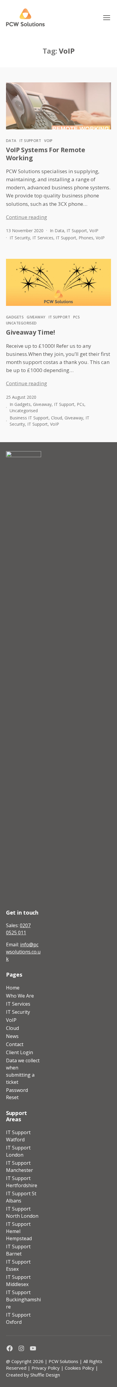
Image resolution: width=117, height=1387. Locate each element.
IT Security (20, 238)
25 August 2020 (21, 397)
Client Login (19, 1052)
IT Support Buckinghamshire (23, 1299)
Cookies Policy (79, 1368)
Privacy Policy (46, 1368)
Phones (86, 238)
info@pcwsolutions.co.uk (23, 951)
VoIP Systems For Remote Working (45, 154)
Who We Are (20, 995)
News (12, 1036)
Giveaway (36, 317)
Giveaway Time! (30, 332)
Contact (14, 1044)
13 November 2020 (25, 230)
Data (11, 140)
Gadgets (15, 317)
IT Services (42, 238)
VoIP (48, 140)
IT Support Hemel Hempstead (19, 1231)
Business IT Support (29, 418)
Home (13, 987)
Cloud (56, 418)
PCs (76, 317)
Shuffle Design (45, 1375)
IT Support (30, 140)
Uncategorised (21, 323)
